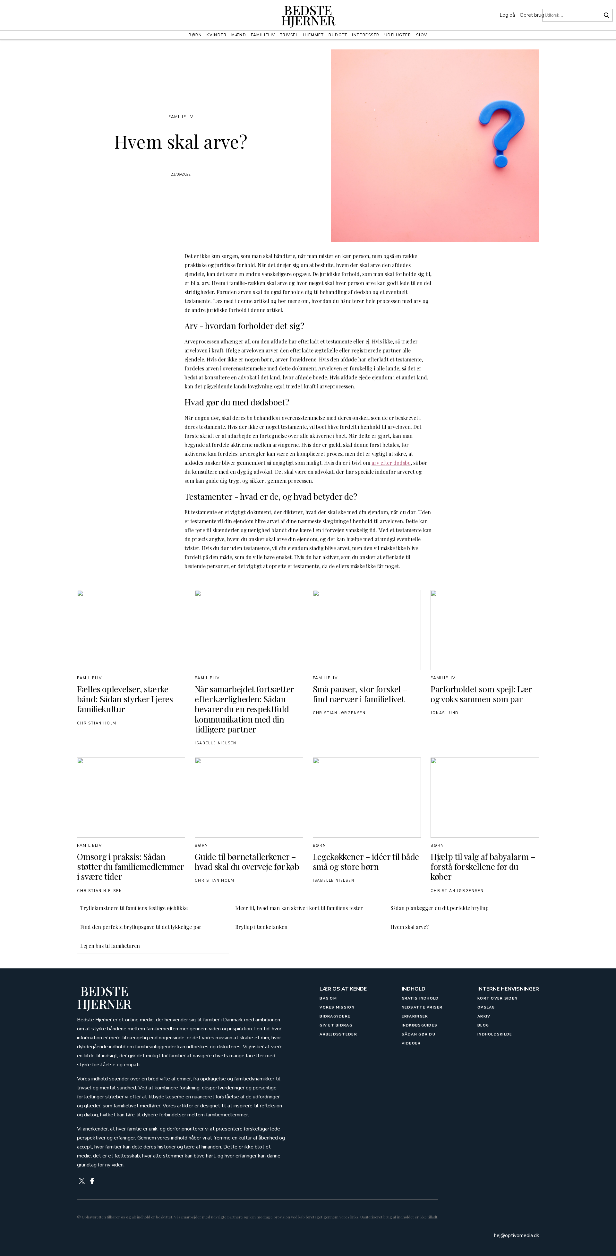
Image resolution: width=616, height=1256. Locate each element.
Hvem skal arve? (409, 926)
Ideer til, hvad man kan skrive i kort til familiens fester (299, 908)
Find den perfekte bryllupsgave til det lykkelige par (140, 926)
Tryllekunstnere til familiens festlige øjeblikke (134, 908)
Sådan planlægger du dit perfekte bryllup (439, 908)
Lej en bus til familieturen (110, 945)
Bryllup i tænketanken (261, 926)
